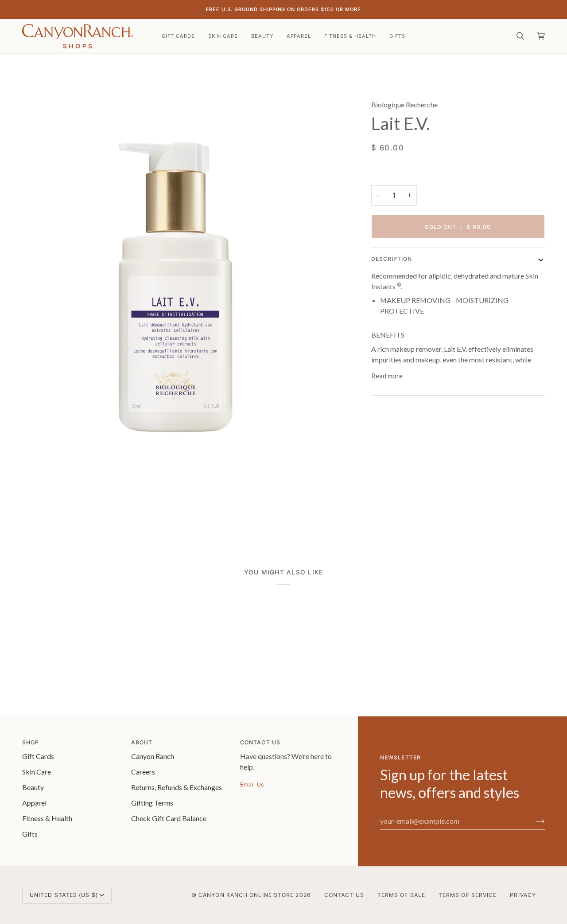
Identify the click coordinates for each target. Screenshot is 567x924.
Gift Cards (38, 756)
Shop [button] (30, 742)
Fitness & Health (47, 818)
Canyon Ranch (152, 756)
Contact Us (344, 895)
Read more (387, 376)
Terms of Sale (401, 895)
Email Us (252, 784)
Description (391, 259)
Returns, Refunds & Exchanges (176, 787)
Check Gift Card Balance (168, 818)
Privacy (523, 895)
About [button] (141, 742)
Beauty (33, 787)
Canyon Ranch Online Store (246, 895)
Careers (143, 771)
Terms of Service (468, 895)
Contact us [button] (260, 742)
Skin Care (36, 771)
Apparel (34, 802)
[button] (223, 36)
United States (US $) (64, 895)
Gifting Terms (152, 802)
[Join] (533, 821)
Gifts (30, 834)
